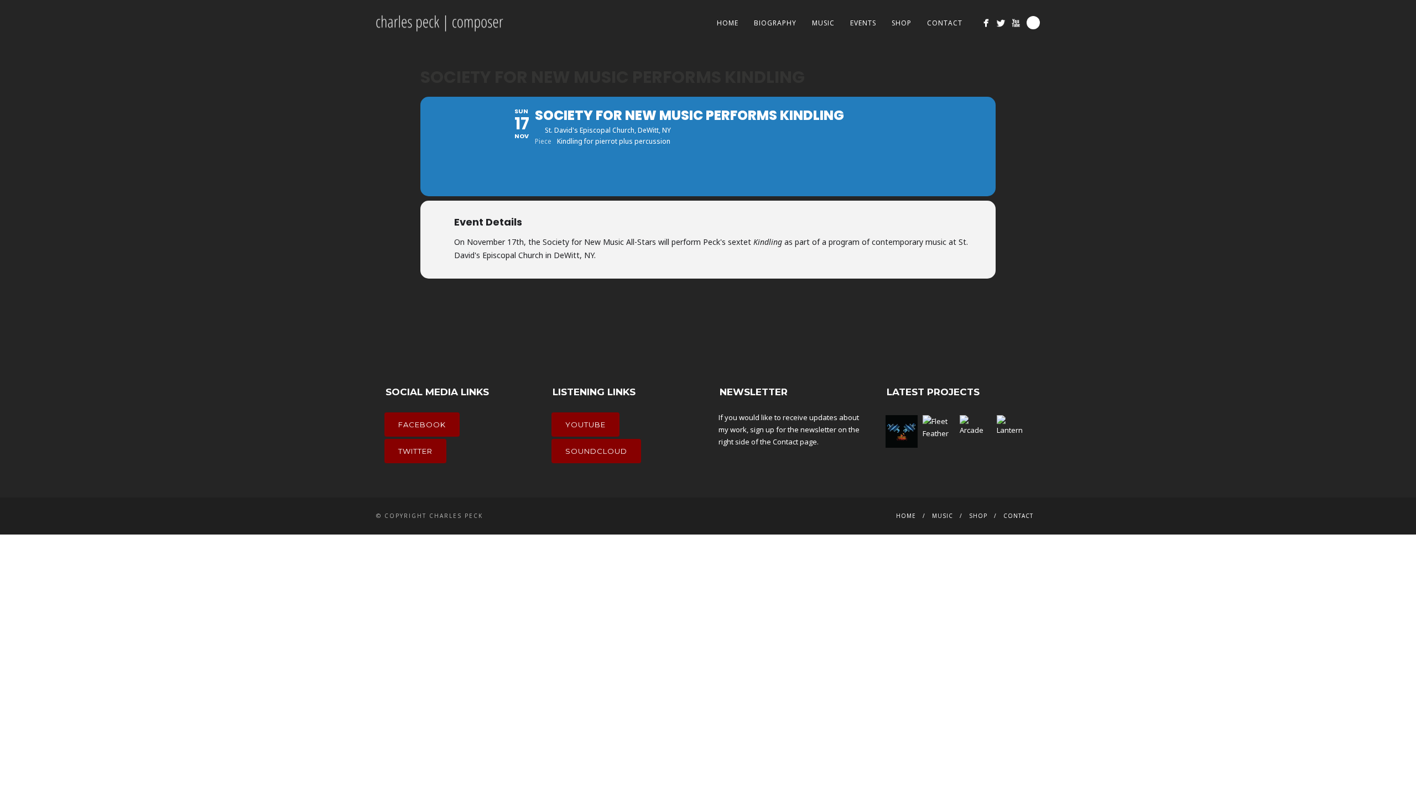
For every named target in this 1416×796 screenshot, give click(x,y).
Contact (944, 23)
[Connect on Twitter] (1001, 23)
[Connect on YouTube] (1016, 23)
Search (1033, 22)
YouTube (585, 424)
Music (823, 23)
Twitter (415, 451)
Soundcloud (596, 451)
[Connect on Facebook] (986, 23)
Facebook (422, 424)
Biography (775, 23)
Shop (902, 23)
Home (727, 23)
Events (863, 23)
